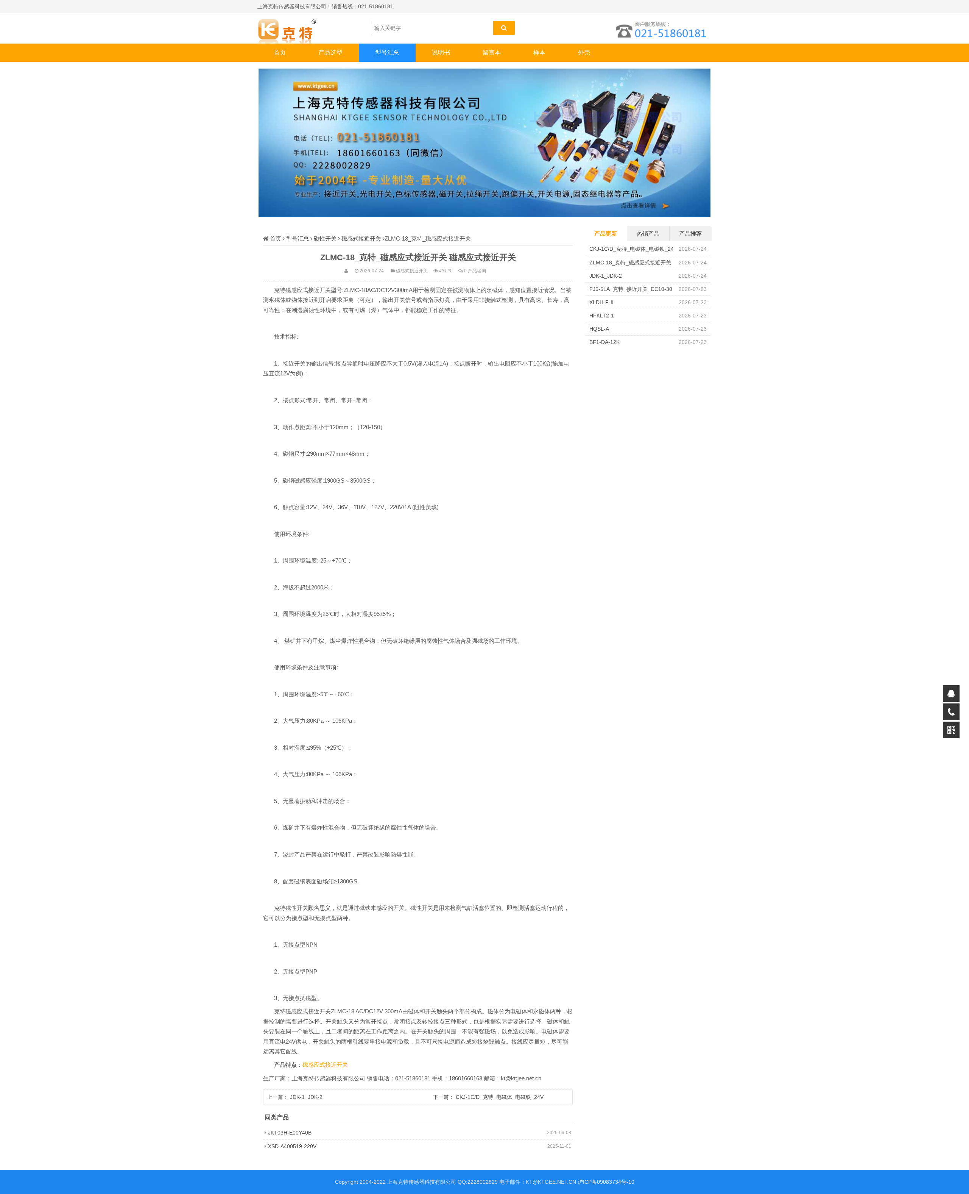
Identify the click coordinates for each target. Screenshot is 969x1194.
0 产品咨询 (475, 270)
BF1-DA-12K (604, 342)
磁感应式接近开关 (325, 1065)
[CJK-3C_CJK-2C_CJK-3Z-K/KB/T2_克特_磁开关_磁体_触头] (295, 28)
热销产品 (648, 233)
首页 (280, 52)
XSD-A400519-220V (292, 1146)
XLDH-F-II (601, 302)
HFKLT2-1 (601, 316)
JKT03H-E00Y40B (290, 1133)
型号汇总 (387, 52)
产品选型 (330, 52)
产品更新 (605, 233)
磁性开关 (325, 238)
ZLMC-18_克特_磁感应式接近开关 (630, 262)
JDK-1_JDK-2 (306, 1097)
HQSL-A (599, 329)
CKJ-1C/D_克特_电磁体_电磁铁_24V (500, 1097)
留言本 (492, 52)
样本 (539, 52)
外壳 (584, 52)
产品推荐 (690, 233)
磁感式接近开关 (361, 238)
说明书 (441, 52)
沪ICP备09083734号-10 (606, 1182)
